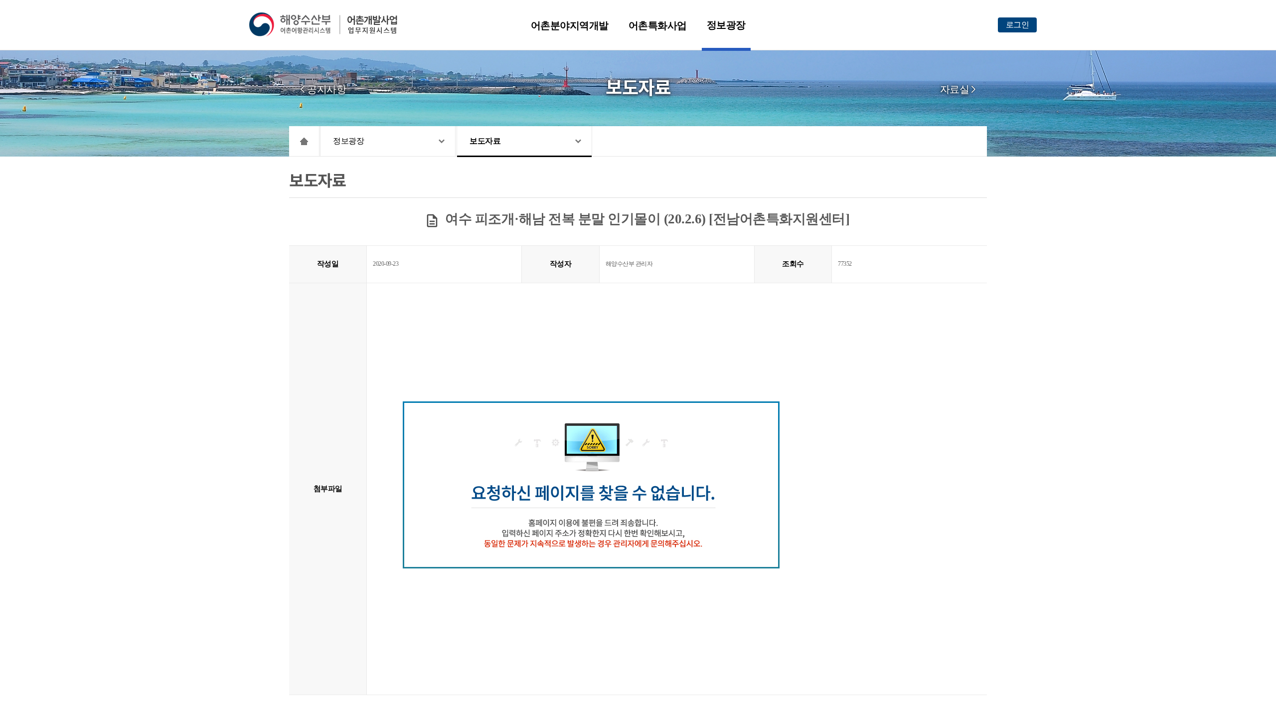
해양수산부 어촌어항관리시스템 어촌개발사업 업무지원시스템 (330, 24)
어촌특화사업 (658, 25)
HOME (304, 141)
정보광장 (726, 24)
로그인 (1017, 24)
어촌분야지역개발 (570, 25)
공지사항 (326, 89)
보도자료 (485, 141)
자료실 (954, 89)
